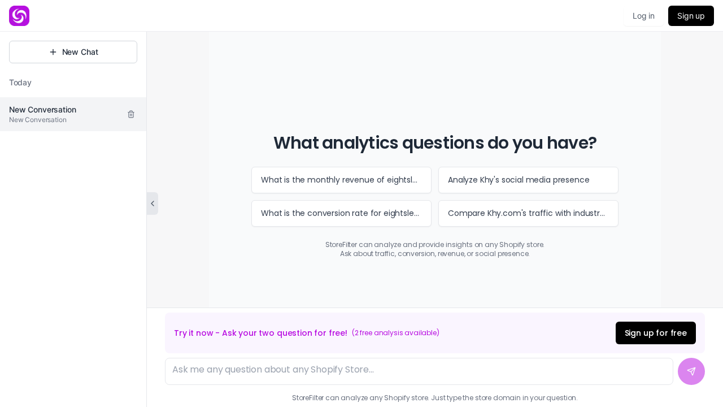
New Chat (80, 52)
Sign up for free (656, 333)
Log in (644, 15)
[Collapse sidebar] (152, 203)
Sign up (691, 15)
